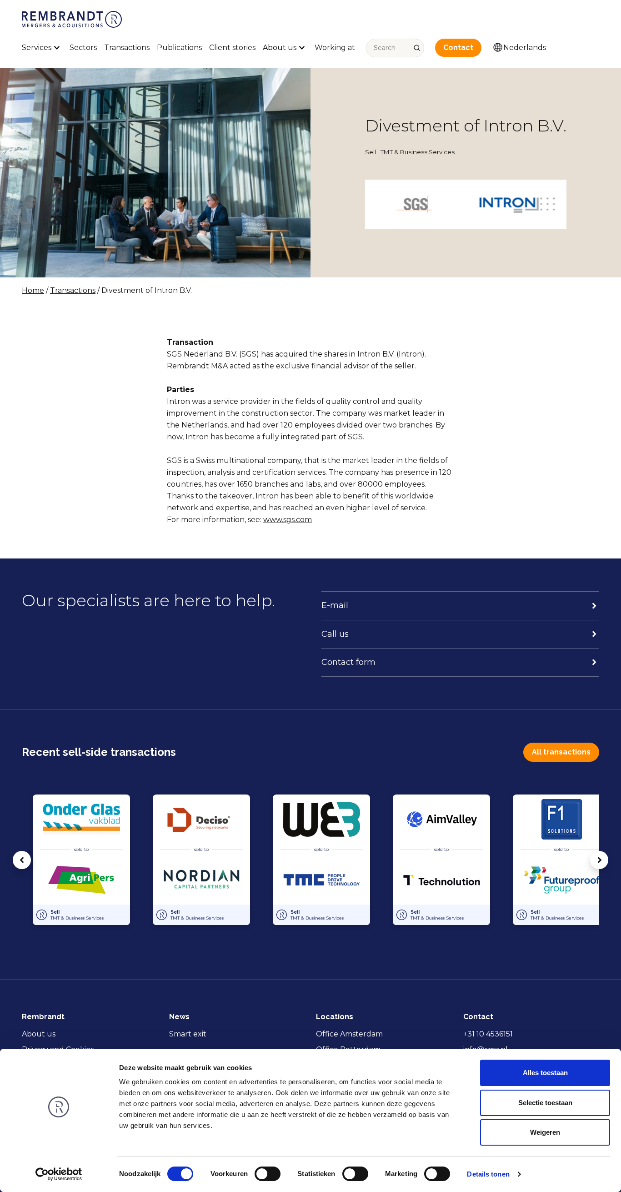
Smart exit (187, 1034)
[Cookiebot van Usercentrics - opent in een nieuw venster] (59, 1174)
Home (33, 290)
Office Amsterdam (349, 1034)
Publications (179, 47)
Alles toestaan (545, 1072)
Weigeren (545, 1132)
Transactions (127, 47)
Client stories (232, 47)
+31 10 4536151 (488, 1034)
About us (38, 1034)
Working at (335, 47)
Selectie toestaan (545, 1102)
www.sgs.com (287, 519)
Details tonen (488, 1174)
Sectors (83, 47)
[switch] (267, 1174)
